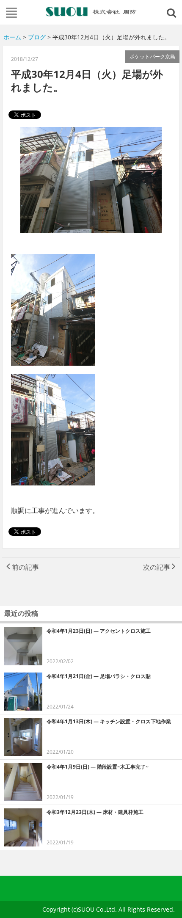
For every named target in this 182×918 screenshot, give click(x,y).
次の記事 (157, 567)
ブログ (37, 37)
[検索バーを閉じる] (172, 12)
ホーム (12, 37)
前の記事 (24, 567)
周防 (91, 11)
